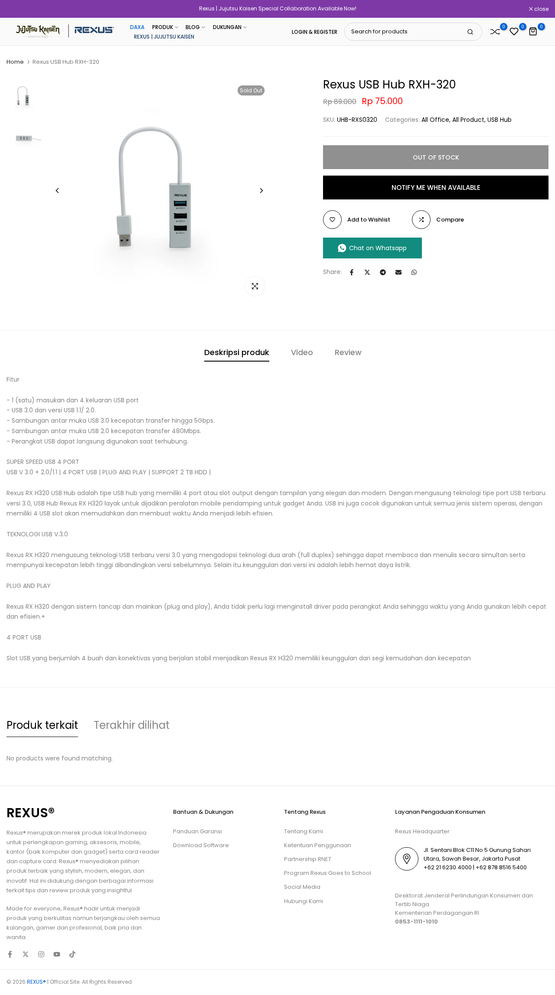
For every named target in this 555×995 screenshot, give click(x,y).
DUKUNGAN (227, 27)
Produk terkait (42, 725)
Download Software (201, 845)
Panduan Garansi (197, 831)
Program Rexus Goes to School (327, 873)
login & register (314, 32)
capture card (37, 861)
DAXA (137, 27)
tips (31, 890)
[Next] (254, 190)
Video (302, 352)
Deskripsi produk (236, 352)
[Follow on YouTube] (56, 954)
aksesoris (103, 842)
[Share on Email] (398, 272)
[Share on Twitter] (367, 272)
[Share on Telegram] (382, 272)
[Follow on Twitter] (25, 954)
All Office (435, 119)
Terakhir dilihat (132, 725)
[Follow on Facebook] (10, 954)
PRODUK (162, 27)
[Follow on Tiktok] (72, 954)
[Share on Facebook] (351, 272)
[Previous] (64, 190)
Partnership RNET (307, 859)
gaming (76, 842)
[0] (495, 31)
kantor (16, 852)
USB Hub (499, 119)
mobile (130, 842)
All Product (468, 119)
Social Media (302, 887)
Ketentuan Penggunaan (317, 845)
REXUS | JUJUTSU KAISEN (164, 36)
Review (348, 352)
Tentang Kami (303, 831)
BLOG (193, 27)
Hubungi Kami (303, 901)
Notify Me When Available (436, 187)
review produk (69, 890)
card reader (142, 852)
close (18, 9)
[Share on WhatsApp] (414, 272)
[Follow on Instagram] (41, 954)
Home (15, 62)
